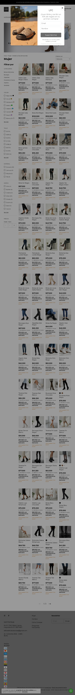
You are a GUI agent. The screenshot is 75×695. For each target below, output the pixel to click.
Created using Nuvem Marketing (51, 44)
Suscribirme (51, 35)
